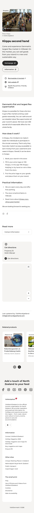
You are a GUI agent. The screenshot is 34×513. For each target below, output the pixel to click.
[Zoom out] (28, 298)
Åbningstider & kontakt (16, 78)
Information (9, 69)
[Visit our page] (3, 389)
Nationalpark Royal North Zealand (16, 463)
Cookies (8, 488)
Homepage (9, 63)
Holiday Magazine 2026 (13, 439)
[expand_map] (28, 267)
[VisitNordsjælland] (11, 399)
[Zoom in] (28, 293)
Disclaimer (9, 491)
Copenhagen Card (11, 469)
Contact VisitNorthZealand (14, 436)
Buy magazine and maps (13, 446)
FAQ (6, 481)
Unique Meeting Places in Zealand (17, 461)
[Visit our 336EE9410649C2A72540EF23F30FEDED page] (19, 389)
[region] (17, 282)
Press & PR (9, 449)
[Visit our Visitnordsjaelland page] (14, 389)
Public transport (10, 466)
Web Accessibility (11, 493)
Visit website (12, 82)
